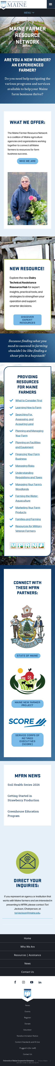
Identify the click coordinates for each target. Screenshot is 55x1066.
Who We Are (27, 946)
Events (27, 1011)
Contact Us (27, 972)
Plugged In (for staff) (27, 1048)
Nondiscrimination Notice (27, 1036)
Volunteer (27, 1029)
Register (27, 1017)
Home (27, 938)
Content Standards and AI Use (27, 1042)
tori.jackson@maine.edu (27, 912)
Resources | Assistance (27, 955)
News (27, 963)
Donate (28, 1023)
